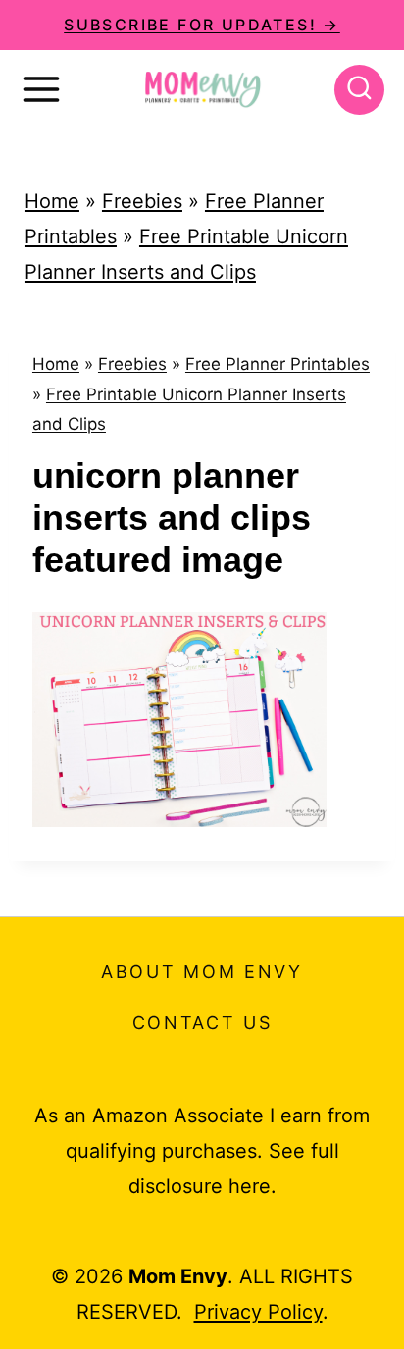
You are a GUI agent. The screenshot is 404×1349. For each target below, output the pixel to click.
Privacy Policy (258, 1311)
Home (52, 201)
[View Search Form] (359, 90)
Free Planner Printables (277, 364)
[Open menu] (41, 89)
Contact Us (202, 1022)
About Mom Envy (202, 971)
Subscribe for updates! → (202, 24)
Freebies (142, 201)
